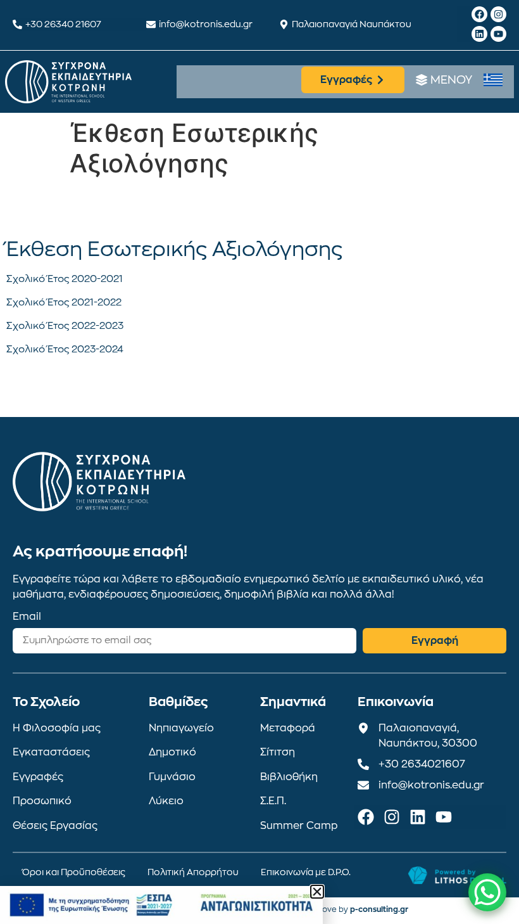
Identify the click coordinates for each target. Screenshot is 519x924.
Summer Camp (299, 826)
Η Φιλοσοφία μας (57, 728)
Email (27, 617)
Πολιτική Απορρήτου (193, 872)
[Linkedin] (479, 34)
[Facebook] (479, 14)
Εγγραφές (38, 777)
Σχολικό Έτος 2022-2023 (64, 326)
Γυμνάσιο (172, 777)
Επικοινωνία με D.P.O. (306, 872)
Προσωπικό (42, 801)
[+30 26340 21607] (17, 24)
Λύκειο (166, 801)
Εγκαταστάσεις (51, 752)
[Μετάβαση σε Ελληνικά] (493, 80)
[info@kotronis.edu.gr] (151, 24)
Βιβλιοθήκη (289, 777)
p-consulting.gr (379, 909)
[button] (317, 891)
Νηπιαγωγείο (181, 728)
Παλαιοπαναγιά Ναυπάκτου (351, 24)
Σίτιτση (277, 752)
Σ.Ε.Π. (273, 801)
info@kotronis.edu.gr (206, 24)
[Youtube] (498, 34)
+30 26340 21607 (63, 24)
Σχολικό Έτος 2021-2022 (64, 302)
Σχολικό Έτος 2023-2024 (64, 349)
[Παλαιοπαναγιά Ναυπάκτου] (284, 24)
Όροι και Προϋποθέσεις (73, 872)
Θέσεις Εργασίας (55, 826)
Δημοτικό (172, 752)
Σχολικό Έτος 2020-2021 (64, 279)
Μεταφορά (287, 728)
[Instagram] (498, 14)
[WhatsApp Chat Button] (487, 892)
